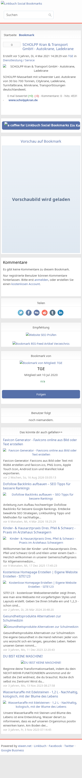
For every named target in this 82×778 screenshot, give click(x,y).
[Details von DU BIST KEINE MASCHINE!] (41, 662)
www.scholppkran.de (23, 100)
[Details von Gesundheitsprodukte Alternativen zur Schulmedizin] (41, 627)
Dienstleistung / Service (19, 60)
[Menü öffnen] (68, 16)
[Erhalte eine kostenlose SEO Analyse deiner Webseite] (41, 335)
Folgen (41, 394)
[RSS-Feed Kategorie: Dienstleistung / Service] (5, 96)
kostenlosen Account (25, 284)
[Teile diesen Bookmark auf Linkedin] (60, 313)
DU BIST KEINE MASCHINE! (23, 656)
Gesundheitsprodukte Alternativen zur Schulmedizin (32, 618)
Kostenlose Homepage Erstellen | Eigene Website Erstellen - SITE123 (40, 574)
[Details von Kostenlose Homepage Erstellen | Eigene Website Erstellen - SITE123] (41, 587)
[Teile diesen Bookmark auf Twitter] (21, 313)
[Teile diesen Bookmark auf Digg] (37, 313)
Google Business (12, 750)
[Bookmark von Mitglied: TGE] (41, 363)
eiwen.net (24, 746)
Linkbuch (40, 746)
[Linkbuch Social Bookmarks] (28, 3)
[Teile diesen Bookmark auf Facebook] (29, 313)
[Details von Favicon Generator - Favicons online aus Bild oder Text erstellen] (41, 454)
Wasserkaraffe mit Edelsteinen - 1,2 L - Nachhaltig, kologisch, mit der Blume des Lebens (40, 694)
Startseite (10, 35)
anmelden (41, 280)
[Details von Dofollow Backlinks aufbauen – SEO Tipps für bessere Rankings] (41, 498)
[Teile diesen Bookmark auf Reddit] (45, 313)
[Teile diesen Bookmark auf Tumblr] (53, 313)
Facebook (55, 746)
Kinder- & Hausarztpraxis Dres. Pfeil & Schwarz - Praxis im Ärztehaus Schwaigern (39, 530)
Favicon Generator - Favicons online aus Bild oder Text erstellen (40, 442)
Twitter (69, 746)
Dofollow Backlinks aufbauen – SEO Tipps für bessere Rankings (37, 486)
